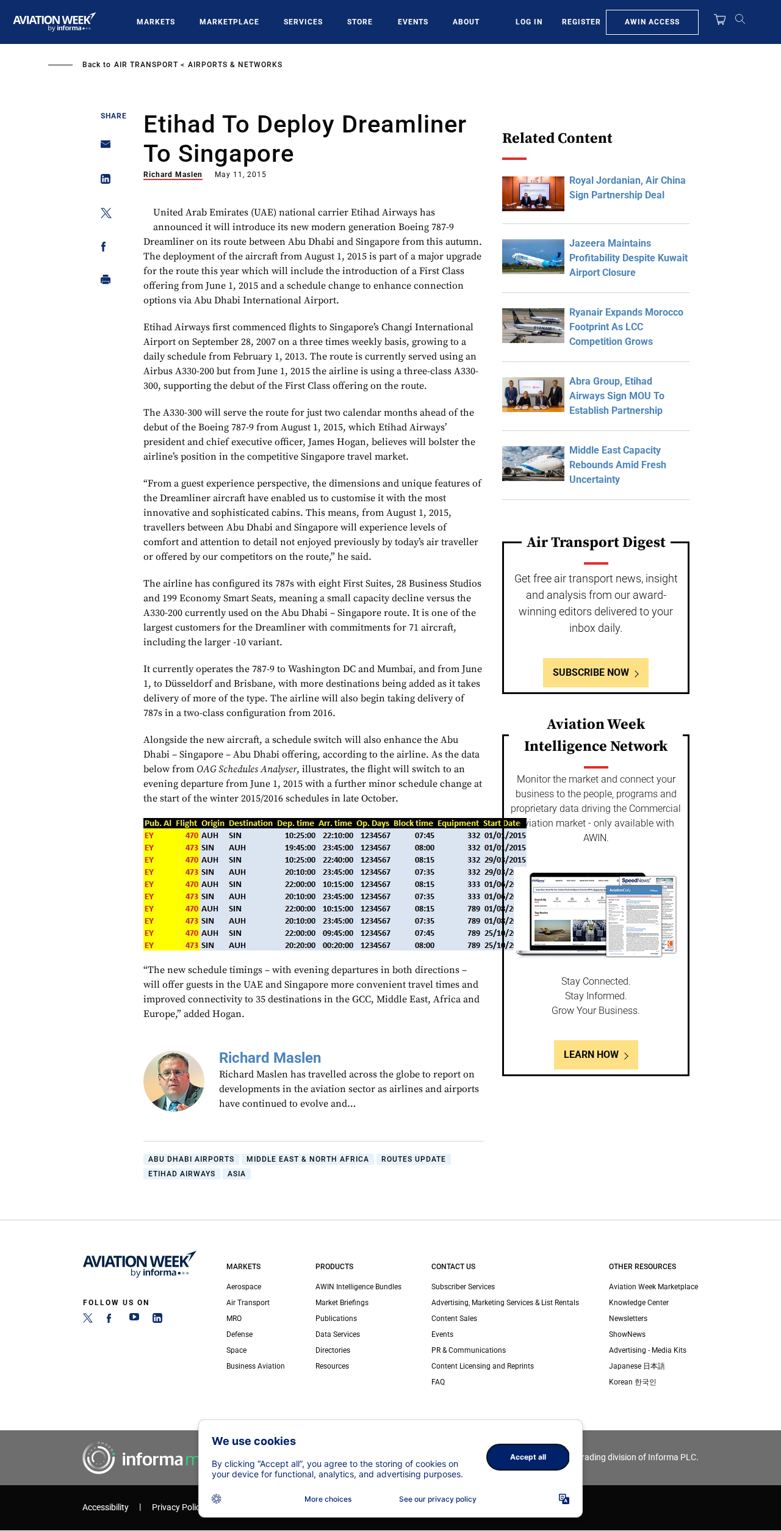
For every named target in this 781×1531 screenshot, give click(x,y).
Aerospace (243, 1287)
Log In (529, 22)
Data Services (337, 1334)
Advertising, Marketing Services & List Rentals (505, 1302)
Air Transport (146, 64)
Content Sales (454, 1318)
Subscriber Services (463, 1287)
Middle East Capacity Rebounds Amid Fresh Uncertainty (617, 464)
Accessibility (105, 1507)
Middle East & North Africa (308, 1159)
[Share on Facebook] (102, 248)
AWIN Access (652, 22)
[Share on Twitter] (102, 215)
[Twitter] (88, 1320)
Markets (156, 22)
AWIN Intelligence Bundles (358, 1287)
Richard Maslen (173, 174)
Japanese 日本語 (637, 1366)
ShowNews (627, 1334)
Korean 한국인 (633, 1382)
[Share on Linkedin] (102, 181)
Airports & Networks (235, 64)
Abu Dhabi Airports (191, 1159)
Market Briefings (342, 1302)
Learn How (591, 1054)
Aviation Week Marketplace (653, 1287)
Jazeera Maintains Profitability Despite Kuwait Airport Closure (628, 257)
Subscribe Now (591, 672)
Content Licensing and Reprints (482, 1366)
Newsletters (628, 1318)
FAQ (438, 1382)
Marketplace (229, 22)
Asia (237, 1174)
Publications (336, 1318)
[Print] (102, 282)
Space (236, 1350)
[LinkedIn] (157, 1320)
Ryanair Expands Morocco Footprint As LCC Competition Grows (626, 326)
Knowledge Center (639, 1302)
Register (581, 22)
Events (413, 22)
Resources (332, 1366)
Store (360, 22)
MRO (234, 1318)
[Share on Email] (102, 148)
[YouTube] (134, 1320)
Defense (239, 1334)
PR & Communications (468, 1350)
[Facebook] (111, 1320)
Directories (332, 1350)
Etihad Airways (181, 1174)
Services (303, 22)
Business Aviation (255, 1366)
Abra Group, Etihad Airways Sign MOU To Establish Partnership (616, 395)
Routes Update (413, 1159)
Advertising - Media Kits (647, 1350)
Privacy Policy (178, 1507)
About (466, 22)
